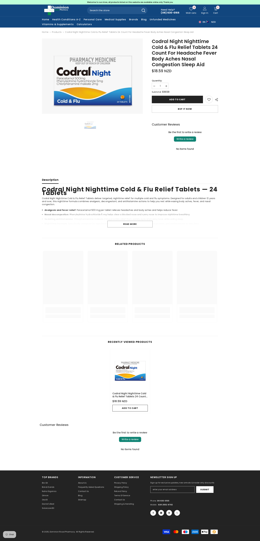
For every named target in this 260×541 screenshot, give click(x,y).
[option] (130, 2)
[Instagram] (161, 513)
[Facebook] (153, 513)
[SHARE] (215, 99)
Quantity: (157, 80)
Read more (130, 224)
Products (57, 32)
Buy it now (185, 108)
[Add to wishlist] (209, 99)
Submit (204, 489)
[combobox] (113, 10)
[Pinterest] (169, 513)
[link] (63, 310)
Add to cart (177, 99)
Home (45, 32)
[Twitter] (177, 513)
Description (50, 180)
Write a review (184, 139)
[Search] (117, 10)
